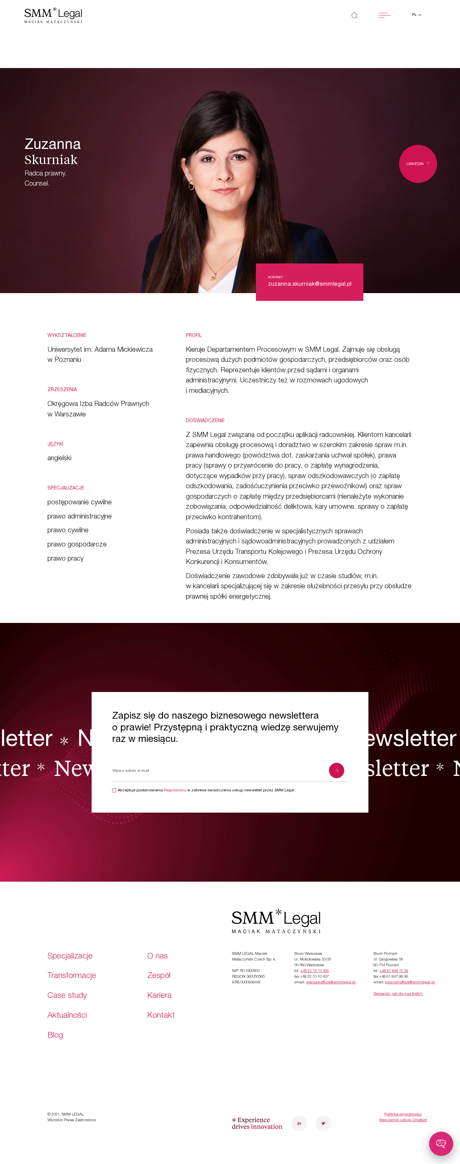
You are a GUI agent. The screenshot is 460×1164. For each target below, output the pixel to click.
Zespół (158, 976)
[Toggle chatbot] (441, 1144)
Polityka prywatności (403, 1114)
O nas (157, 957)
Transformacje (71, 976)
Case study (67, 996)
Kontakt (161, 1016)
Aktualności (67, 1016)
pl (415, 15)
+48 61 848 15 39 (394, 971)
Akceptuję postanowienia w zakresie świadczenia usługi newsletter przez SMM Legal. (206, 790)
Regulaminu (175, 790)
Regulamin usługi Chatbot (403, 1120)
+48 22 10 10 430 (314, 971)
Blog (55, 1036)
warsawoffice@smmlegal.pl (331, 982)
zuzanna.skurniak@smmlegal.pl (310, 284)
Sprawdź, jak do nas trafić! (398, 994)
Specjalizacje (70, 957)
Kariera (159, 996)
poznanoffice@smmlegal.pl (410, 982)
